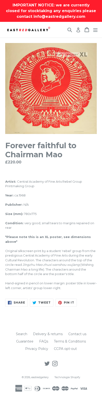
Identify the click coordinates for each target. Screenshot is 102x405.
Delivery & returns (48, 334)
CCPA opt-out (65, 349)
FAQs (43, 341)
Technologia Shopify (67, 377)
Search (21, 334)
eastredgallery (40, 377)
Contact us (77, 334)
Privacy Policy (36, 349)
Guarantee (24, 341)
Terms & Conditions (70, 341)
